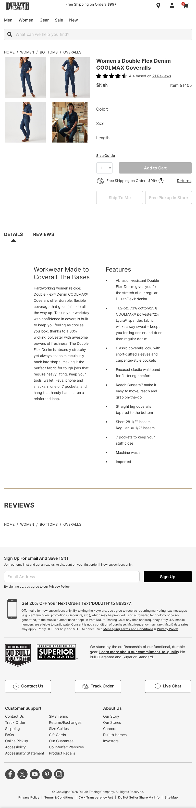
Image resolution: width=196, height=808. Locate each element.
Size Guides (59, 728)
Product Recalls (62, 753)
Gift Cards (57, 734)
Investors (110, 741)
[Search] (9, 34)
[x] (22, 774)
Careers (109, 728)
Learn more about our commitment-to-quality (139, 652)
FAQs (9, 734)
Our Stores (112, 722)
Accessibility (15, 747)
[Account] (173, 5)
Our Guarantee (61, 741)
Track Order (15, 722)
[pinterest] (47, 774)
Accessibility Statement (24, 753)
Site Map (171, 797)
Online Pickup (16, 741)
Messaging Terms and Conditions (128, 629)
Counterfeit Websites (66, 747)
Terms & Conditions (59, 797)
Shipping (12, 728)
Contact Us (14, 716)
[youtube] (35, 774)
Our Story (111, 716)
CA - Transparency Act (96, 797)
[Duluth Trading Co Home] (17, 6)
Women (27, 52)
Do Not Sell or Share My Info (139, 797)
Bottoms (49, 52)
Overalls (72, 52)
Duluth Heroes (115, 734)
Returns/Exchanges (65, 722)
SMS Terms (58, 716)
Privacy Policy (59, 586)
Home (9, 52)
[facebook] (10, 774)
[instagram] (59, 774)
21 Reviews (161, 76)
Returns (184, 180)
